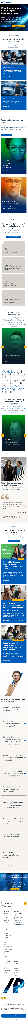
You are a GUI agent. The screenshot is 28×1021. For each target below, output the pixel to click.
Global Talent (5, 167)
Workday (6, 956)
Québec (16, 972)
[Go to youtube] (5, 998)
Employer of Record (19, 924)
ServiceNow (7, 955)
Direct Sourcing (6, 206)
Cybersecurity (7, 935)
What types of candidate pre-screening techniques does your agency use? (13, 773)
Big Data (6, 933)
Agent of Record (18, 922)
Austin (5, 963)
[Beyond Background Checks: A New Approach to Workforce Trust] (13, 564)
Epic (5, 942)
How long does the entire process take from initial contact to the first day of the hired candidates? (13, 740)
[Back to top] (25, 903)
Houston (6, 968)
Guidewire (6, 944)
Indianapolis (7, 970)
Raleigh (5, 972)
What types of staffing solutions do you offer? (12, 709)
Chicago (6, 965)
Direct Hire (5, 165)
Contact (6, 917)
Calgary (16, 963)
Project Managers (8, 949)
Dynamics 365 (7, 940)
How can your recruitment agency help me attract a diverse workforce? (13, 805)
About (5, 915)
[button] (25, 1001)
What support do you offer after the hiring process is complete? (13, 820)
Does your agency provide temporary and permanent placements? (13, 757)
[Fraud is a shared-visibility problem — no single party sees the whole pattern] (13, 644)
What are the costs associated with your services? (11, 854)
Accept (14, 1016)
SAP (5, 953)
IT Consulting (5, 170)
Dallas (5, 966)
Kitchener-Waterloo (18, 966)
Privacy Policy (14, 1019)
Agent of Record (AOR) (8, 208)
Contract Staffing (6, 163)
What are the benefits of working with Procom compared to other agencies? (12, 838)
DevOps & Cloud (8, 939)
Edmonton (16, 965)
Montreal (16, 968)
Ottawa (16, 970)
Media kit (6, 922)
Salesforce (6, 951)
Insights (6, 913)
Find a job (6, 918)
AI (4, 932)
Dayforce (6, 937)
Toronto (16, 974)
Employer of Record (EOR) (9, 204)
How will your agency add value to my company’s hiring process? (13, 723)
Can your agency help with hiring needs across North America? (12, 789)
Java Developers (8, 946)
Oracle (5, 947)
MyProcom (6, 920)
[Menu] (25, 2)
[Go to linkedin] (2, 998)
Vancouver (16, 975)
